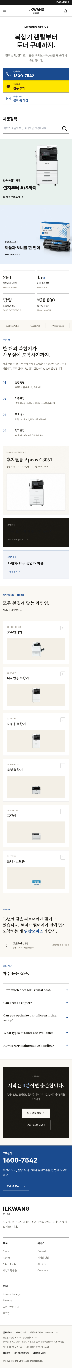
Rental (6, 1257)
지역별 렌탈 (43, 1257)
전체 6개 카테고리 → (12, 610)
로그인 (6, 1313)
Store (6, 1251)
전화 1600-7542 (36, 1124)
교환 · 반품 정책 (11, 1306)
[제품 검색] (64, 128)
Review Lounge (12, 1294)
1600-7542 (62, 2)
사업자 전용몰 (10, 1270)
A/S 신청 (42, 1264)
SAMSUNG (12, 325)
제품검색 (10, 119)
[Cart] (66, 11)
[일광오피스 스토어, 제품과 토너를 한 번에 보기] (36, 234)
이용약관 (6, 1353)
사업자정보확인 (39, 1353)
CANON (35, 325)
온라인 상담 (13, 1186)
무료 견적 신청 (34, 1113)
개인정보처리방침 (21, 1353)
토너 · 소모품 (9, 1264)
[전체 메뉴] (6, 11)
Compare (43, 1270)
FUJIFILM (57, 325)
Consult (42, 1251)
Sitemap (8, 1300)
